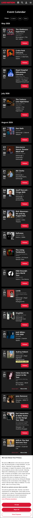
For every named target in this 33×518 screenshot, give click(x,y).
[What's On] (18, 2)
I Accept (16, 504)
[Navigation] (30, 2)
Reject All (16, 509)
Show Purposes (16, 514)
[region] (16, 486)
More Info (23, 389)
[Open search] (22, 2)
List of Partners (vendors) (9, 499)
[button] (26, 2)
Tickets (24, 43)
